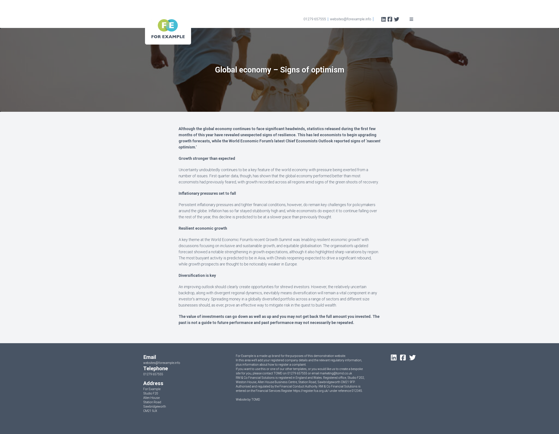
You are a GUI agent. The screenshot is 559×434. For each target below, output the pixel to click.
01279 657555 (315, 19)
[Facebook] (390, 19)
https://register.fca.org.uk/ (311, 391)
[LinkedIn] (383, 19)
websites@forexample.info (350, 19)
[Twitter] (396, 19)
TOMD (255, 399)
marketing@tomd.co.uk (336, 373)
